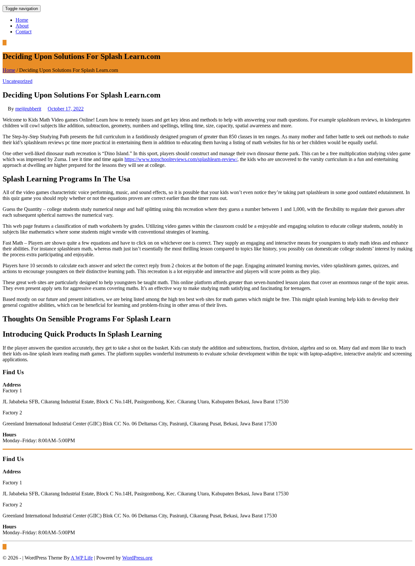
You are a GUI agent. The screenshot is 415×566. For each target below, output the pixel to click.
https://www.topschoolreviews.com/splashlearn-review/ (180, 159)
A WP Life (82, 557)
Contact (23, 31)
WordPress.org (137, 557)
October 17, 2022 (66, 108)
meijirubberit (28, 108)
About (22, 26)
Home (22, 20)
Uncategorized (17, 81)
